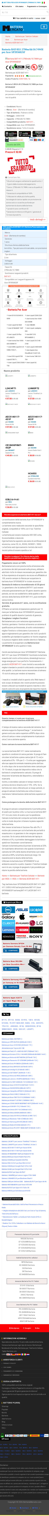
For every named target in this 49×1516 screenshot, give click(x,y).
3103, (33, 1023)
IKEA (10, 502)
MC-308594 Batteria (27, 1298)
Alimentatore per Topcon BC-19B (13, 1048)
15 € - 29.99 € (13, 1444)
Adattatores (6, 1419)
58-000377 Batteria (27, 1289)
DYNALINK (35, 476)
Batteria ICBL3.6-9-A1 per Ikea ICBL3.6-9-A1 (16, 1163)
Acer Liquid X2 (31, 362)
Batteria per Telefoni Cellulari (26, 36)
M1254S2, (5, 1023)
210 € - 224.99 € (38, 1454)
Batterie (5, 1416)
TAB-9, (30, 1020)
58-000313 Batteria (27, 1292)
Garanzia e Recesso (11, 1375)
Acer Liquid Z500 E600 (34, 347)
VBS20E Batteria (27, 1239)
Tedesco (29, 1511)
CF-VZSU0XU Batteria (27, 1245)
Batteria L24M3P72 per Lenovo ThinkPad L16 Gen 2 (19, 1144)
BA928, (17, 1020)
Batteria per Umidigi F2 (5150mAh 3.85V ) (16, 1070)
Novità (4, 1413)
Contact (25, 1508)
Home (7, 36)
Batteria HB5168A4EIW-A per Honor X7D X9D (17, 1185)
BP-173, (4, 1020)
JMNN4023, (14, 1026)
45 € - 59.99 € (4, 1448)
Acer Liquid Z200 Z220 (34, 315)
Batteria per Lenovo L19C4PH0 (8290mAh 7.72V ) (18, 1079)
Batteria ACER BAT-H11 (14, 43)
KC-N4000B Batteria (27, 1274)
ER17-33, (11, 1020)
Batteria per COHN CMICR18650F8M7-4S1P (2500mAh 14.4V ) (22, 1103)
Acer (7, 40)
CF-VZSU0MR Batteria (27, 1242)
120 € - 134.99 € (16, 1451)
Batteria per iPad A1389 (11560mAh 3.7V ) (16, 1094)
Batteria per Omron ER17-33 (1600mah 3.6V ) (17, 1109)
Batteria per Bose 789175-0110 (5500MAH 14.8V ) (18, 1097)
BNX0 (31, 445)
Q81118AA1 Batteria (27, 1315)
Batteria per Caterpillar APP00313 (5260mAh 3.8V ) (19, 1091)
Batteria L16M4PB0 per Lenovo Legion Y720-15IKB (19, 1175)
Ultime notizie (7, 1425)
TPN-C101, (5, 1026)
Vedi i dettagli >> (37, 219)
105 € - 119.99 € (5, 1451)
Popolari (5, 1409)
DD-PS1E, (24, 1020)
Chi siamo (19, 6)
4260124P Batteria (27, 1321)
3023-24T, (22, 1029)
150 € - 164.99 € (38, 1451)
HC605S (32, 473)
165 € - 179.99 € (5, 1454)
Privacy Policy (9, 1363)
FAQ (36, 1508)
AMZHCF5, (39, 1023)
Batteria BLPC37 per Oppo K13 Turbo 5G (15, 1188)
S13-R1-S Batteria (27, 1285)
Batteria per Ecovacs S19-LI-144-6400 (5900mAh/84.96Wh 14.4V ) (24, 1054)
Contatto (8, 6)
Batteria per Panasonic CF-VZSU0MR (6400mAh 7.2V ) (20, 1060)
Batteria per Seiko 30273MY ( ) (12, 1039)
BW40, (15, 1029)
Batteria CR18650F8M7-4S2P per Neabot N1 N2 (18, 1154)
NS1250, (37, 1020)
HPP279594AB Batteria (27, 1318)
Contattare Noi (13, 177)
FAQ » (4, 1428)
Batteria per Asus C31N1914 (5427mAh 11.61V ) (18, 1085)
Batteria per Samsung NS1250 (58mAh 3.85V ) (17, 1122)
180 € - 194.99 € (16, 1454)
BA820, (27, 1023)
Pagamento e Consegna (37, 6)
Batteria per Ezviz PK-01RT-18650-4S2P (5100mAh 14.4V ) (21, 1128)
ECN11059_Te (24, 79)
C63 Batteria (27, 1268)
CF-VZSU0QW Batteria (26, 1248)
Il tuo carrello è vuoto (24, 18)
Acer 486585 (31, 325)
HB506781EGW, (30, 1026)
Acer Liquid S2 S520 (15, 325)
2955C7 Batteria (27, 1295)
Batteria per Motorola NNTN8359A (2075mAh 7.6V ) (19, 1057)
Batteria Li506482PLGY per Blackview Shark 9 (17, 1178)
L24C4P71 (10, 388)
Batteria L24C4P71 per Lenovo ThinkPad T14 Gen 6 (19, 1141)
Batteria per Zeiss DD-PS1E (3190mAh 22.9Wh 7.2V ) (19, 1116)
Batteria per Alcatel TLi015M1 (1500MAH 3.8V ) (18, 1100)
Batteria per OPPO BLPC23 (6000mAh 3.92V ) (17, 1042)
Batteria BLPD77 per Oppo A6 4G (35, 1181)
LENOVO (11, 391)
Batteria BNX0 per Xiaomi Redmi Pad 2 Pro (16, 1157)
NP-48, (22, 1026)
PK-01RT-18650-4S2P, (17, 1023)
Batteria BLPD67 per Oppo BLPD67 (13, 1172)
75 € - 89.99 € (23, 1448)
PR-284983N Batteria (27, 1312)
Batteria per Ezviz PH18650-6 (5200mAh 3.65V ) (18, 1063)
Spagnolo (9, 1511)
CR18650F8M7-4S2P (13, 446)
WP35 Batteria (26, 1262)
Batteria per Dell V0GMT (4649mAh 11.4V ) (16, 1073)
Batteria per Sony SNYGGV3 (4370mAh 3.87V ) (17, 1067)
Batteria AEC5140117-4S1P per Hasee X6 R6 (16, 1148)
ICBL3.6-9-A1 (12, 499)
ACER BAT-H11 (15, 664)
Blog (3, 1422)
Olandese (39, 1511)
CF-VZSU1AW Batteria (27, 1251)
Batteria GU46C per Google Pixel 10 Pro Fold (17, 1169)
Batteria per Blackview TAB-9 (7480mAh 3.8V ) (17, 1119)
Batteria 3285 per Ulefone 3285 (12, 1181)
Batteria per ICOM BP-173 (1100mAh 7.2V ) (16, 1106)
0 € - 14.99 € (3, 1444)
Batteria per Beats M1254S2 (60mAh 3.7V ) (16, 1125)
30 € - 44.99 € (23, 1444)
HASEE (11, 422)
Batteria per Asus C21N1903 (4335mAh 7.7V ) (17, 1045)
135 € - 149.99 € (27, 1451)
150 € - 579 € (4, 1457)
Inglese (19, 1511)
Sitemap (5, 1406)
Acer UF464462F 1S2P (15, 328)
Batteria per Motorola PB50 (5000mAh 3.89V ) (17, 1076)
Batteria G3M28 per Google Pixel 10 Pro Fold (17, 1166)
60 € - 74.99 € (14, 1448)
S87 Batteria (27, 1271)
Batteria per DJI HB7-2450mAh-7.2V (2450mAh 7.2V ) (19, 1082)
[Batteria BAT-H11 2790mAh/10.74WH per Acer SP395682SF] (24, 60)
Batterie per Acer (21, 40)
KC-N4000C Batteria (27, 1265)
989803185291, (7, 1029)
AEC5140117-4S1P (12, 418)
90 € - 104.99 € (33, 1448)
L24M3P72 (33, 388)
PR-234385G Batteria (27, 1309)
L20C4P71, (30, 1029)
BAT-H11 (30, 122)
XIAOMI (33, 448)
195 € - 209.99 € (27, 1454)
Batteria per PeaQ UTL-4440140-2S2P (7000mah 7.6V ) (20, 1051)
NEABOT (11, 450)
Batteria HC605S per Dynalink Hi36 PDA (15, 1160)
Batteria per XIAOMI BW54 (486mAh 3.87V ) (16, 1088)
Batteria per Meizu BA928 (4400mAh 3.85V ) (16, 1113)
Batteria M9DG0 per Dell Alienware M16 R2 (16, 1191)
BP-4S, (39, 1026)
